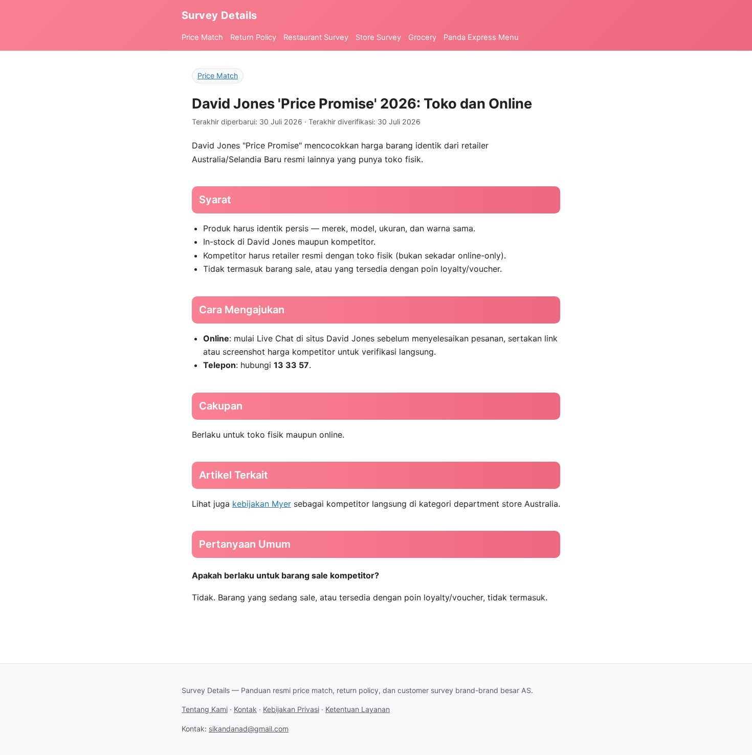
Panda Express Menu (481, 37)
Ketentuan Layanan (357, 709)
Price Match (202, 37)
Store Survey (378, 37)
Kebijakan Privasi (291, 709)
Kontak (245, 709)
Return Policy (253, 37)
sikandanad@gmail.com (249, 728)
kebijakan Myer (261, 504)
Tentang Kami (205, 709)
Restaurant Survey (315, 37)
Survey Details (219, 15)
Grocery (422, 37)
